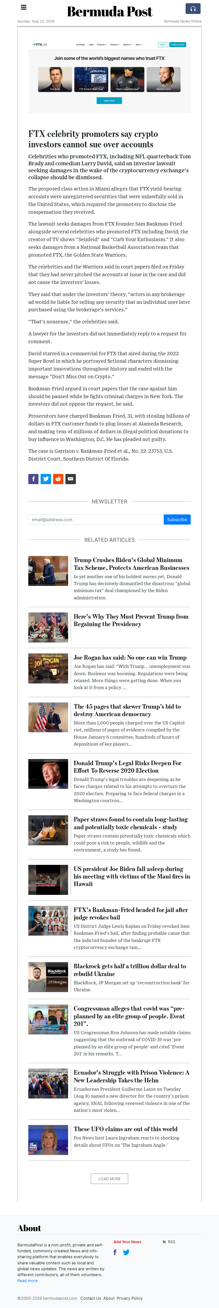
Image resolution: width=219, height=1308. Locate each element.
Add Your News (127, 1241)
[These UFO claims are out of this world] (48, 1139)
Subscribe (177, 519)
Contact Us (90, 1298)
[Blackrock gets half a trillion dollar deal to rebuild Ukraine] (48, 977)
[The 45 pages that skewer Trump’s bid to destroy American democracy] (48, 717)
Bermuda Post (109, 11)
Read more (27, 1280)
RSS (171, 1241)
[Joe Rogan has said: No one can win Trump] (48, 668)
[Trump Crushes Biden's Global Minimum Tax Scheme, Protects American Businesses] (48, 570)
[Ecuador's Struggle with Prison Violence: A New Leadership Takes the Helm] (48, 1083)
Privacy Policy (130, 1298)
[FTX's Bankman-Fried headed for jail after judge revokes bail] (48, 920)
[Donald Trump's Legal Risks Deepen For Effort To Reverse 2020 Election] (48, 773)
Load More (109, 1178)
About (109, 1298)
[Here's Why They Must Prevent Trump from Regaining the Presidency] (48, 627)
